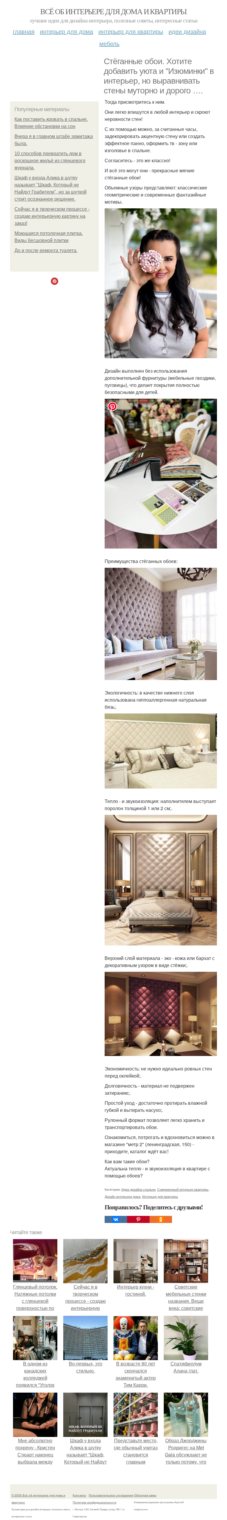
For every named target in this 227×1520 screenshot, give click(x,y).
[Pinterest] (138, 1219)
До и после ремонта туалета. (45, 250)
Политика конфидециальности (94, 1502)
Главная (24, 31)
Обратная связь (145, 1495)
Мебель (109, 43)
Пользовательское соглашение (111, 1495)
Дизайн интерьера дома (122, 1196)
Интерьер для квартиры (130, 31)
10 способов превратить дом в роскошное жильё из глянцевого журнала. (49, 160)
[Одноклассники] (161, 1219)
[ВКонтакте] (116, 1219)
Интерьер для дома (66, 31)
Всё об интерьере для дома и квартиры (113, 11)
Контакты (79, 1495)
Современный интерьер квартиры (182, 1189)
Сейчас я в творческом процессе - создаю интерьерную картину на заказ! (52, 216)
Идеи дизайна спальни (138, 1189)
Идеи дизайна (187, 31)
